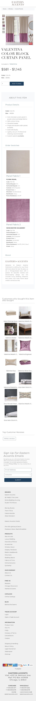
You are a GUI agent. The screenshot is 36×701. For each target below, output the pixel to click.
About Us (8, 573)
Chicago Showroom (11, 586)
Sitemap (7, 654)
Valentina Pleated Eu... (11, 387)
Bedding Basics (10, 557)
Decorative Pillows (11, 542)
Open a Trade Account (12, 617)
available (21, 136)
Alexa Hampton (10, 516)
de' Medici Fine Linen (11, 497)
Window (10, 9)
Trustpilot (18, 669)
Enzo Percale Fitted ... (11, 404)
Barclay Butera (9, 508)
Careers (7, 638)
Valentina (13, 64)
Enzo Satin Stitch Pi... (11, 420)
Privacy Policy (13, 464)
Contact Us (8, 575)
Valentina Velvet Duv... (25, 371)
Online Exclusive (10, 563)
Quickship (8, 565)
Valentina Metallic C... (11, 354)
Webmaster (8, 651)
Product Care (9, 625)
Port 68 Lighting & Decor (13, 526)
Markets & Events (10, 588)
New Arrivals (9, 536)
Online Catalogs (10, 596)
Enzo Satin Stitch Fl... (25, 387)
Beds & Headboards (11, 552)
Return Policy (9, 646)
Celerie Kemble (10, 513)
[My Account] (31, 3)
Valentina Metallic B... (25, 321)
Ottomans (8, 555)
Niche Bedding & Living (12, 500)
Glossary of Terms (10, 633)
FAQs (6, 630)
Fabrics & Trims (10, 560)
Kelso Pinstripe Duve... (11, 321)
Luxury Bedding (10, 539)
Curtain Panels (19, 9)
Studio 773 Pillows (11, 502)
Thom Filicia (9, 510)
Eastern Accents (10, 495)
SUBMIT (18, 480)
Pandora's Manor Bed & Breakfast (15, 529)
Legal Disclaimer (10, 649)
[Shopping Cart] (33, 3)
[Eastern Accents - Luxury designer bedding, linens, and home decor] (18, 3)
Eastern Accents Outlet (12, 521)
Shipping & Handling (11, 643)
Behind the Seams (11, 604)
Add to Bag (16, 84)
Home (4, 9)
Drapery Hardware (11, 550)
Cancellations (9, 635)
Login (6, 614)
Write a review (9, 438)
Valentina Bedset (10, 338)
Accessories (8, 544)
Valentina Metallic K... (25, 404)
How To (7, 628)
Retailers (7, 583)
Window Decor (10, 547)
